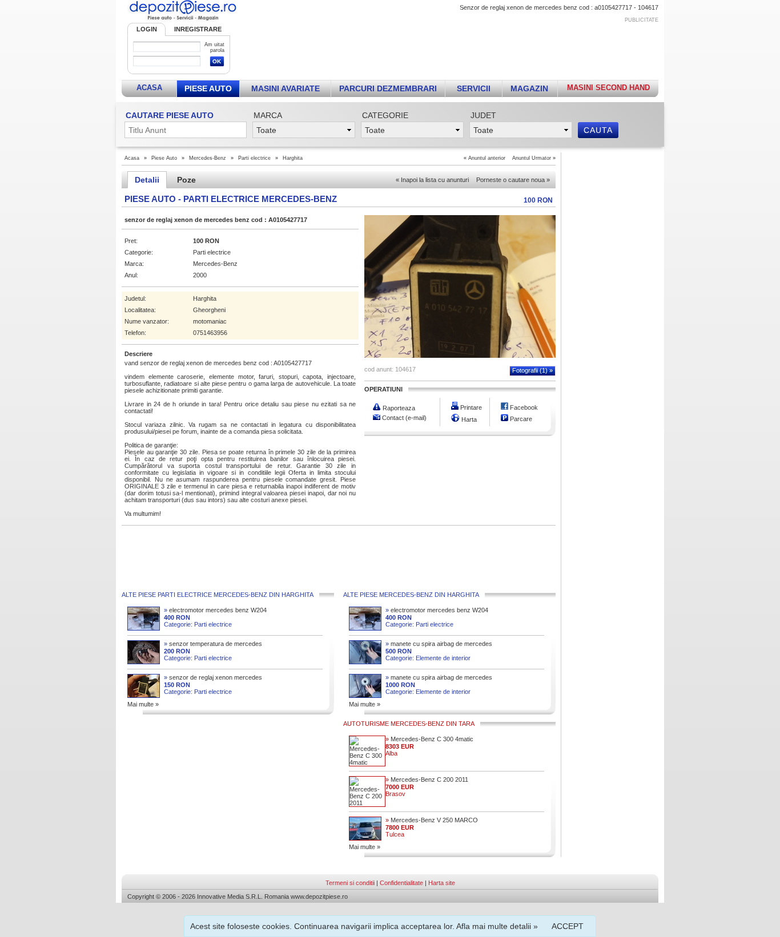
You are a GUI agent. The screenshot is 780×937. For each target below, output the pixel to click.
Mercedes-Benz (207, 158)
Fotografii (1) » (532, 370)
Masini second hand (608, 87)
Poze (186, 179)
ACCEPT (568, 926)
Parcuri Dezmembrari (388, 88)
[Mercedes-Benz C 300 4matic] (367, 762)
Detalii (147, 179)
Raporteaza (398, 408)
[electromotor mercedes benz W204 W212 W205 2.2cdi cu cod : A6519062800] (143, 628)
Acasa (149, 87)
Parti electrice (254, 158)
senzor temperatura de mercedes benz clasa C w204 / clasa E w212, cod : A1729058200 (213, 644)
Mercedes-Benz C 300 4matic (429, 739)
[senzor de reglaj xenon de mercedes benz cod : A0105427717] (460, 356)
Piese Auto (208, 88)
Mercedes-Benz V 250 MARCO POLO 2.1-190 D (431, 820)
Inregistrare (198, 29)
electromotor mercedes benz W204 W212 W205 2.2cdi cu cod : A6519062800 (215, 610)
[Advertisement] (451, 49)
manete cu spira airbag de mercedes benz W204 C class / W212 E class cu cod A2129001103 (438, 677)
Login (146, 29)
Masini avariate (285, 88)
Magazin (529, 88)
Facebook (523, 407)
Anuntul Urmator (531, 158)
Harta (468, 419)
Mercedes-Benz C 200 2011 (426, 779)
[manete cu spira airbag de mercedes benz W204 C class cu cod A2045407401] (365, 662)
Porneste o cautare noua (513, 179)
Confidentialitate (401, 882)
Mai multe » (143, 704)
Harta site (441, 882)
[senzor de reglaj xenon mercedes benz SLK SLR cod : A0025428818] (143, 695)
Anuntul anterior (486, 158)
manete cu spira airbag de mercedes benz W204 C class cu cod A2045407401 (438, 644)
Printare (470, 407)
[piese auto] (182, 21)
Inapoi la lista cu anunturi (432, 179)
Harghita (293, 158)
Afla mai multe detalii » (497, 926)
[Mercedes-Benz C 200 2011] (367, 802)
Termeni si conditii (350, 882)
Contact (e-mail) (403, 417)
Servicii (473, 88)
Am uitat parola (214, 47)
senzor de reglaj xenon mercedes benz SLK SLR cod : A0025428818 (213, 677)
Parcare (520, 418)
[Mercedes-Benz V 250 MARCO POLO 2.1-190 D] (365, 838)
